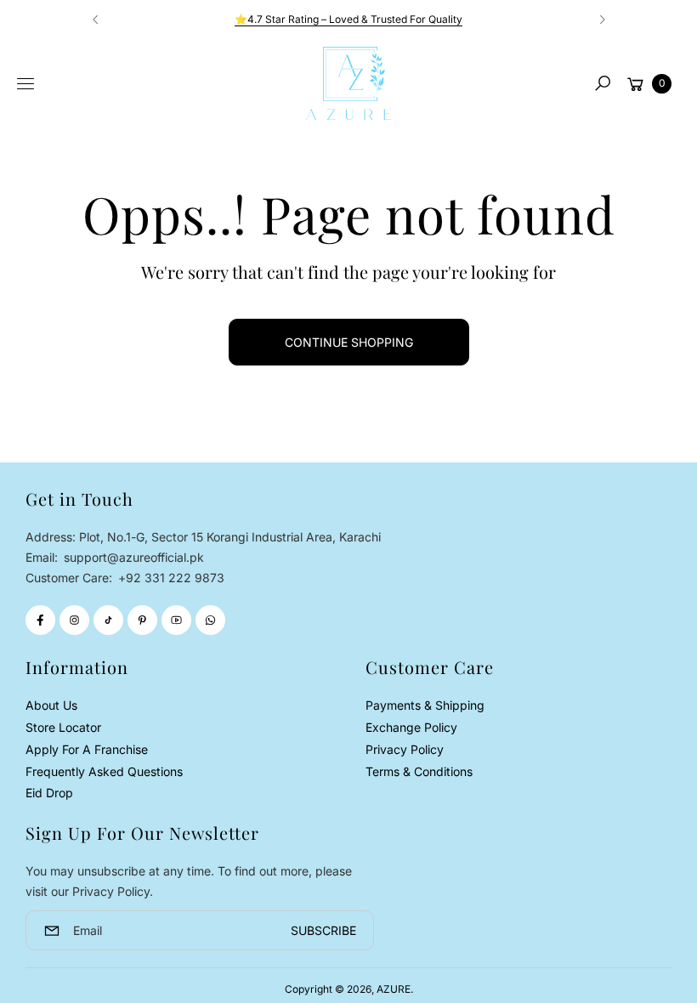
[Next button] (602, 19)
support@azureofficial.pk (132, 557)
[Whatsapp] (210, 620)
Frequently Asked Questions (104, 771)
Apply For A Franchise (87, 749)
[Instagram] (74, 620)
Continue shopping (349, 342)
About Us (51, 705)
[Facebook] (40, 620)
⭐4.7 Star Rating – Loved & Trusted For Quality (348, 19)
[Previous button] (96, 19)
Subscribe (323, 930)
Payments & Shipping (425, 705)
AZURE (394, 989)
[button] (602, 83)
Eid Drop (49, 792)
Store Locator (63, 727)
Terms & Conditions (419, 771)
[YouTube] (176, 620)
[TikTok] (108, 620)
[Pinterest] (142, 620)
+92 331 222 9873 (171, 577)
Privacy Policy (405, 749)
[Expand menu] (25, 84)
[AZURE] (348, 83)
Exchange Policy (411, 727)
